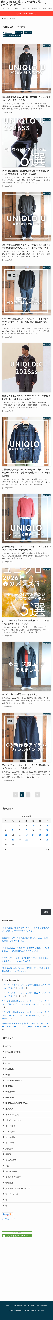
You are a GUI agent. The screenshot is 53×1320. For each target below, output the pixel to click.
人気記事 (9, 1148)
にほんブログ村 (9, 1218)
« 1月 (4, 849)
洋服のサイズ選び (13, 1177)
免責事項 (44, 1305)
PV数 (7, 1074)
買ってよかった (12, 1194)
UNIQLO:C (28, 32)
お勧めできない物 (13, 1120)
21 (13, 840)
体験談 (8, 1154)
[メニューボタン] (51, 3)
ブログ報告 (10, 1137)
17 (33, 835)
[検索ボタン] (46, 3)
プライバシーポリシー (31, 1305)
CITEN (8, 1046)
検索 (46, 912)
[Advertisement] (26, 1268)
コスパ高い (10, 1131)
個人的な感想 (11, 1160)
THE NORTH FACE (13, 1080)
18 (40, 835)
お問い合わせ (17, 1305)
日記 (7, 1165)
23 (26, 840)
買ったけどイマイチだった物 (17, 1188)
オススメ (9, 1108)
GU (6, 1057)
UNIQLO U (18, 32)
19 (47, 835)
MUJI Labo (9, 1069)
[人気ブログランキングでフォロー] (17, 1236)
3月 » (48, 849)
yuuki (21, 988)
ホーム (8, 1305)
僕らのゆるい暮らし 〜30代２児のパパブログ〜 (21, 3)
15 (37, 794)
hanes (7, 1063)
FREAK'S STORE (13, 1051)
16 (26, 835)
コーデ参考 (10, 1125)
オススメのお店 (12, 1114)
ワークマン (10, 1142)
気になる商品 (11, 1171)
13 (6, 835)
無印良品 (9, 1182)
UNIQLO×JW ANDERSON (11, 35)
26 (47, 840)
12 (47, 830)
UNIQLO (9, 1086)
